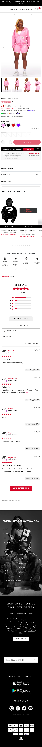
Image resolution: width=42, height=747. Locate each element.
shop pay (23, 563)
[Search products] (35, 9)
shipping (22, 549)
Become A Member (23, 108)
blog (21, 558)
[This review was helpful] (33, 370)
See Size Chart (35, 128)
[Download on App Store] (21, 683)
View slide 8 (28, 94)
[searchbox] (22, 330)
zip (20, 576)
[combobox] (31, 344)
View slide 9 (29, 245)
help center (24, 529)
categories (8, 542)
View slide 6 (24, 94)
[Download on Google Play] (21, 691)
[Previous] (3, 47)
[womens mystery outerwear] (9, 211)
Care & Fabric (6, 174)
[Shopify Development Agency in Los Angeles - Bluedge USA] (21, 738)
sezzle (22, 572)
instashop (23, 545)
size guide (7, 538)
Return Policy (6, 181)
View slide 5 (22, 94)
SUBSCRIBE (21, 639)
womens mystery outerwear (8, 230)
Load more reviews (21, 488)
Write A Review (21, 318)
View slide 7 (26, 94)
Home (3, 15)
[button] (38, 9)
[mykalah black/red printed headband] (28, 211)
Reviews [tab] (5, 276)
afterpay (23, 567)
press (5, 561)
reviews (6, 533)
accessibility (9, 566)
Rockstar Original (21, 714)
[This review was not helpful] (36, 370)
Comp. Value (16, 106)
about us (7, 529)
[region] (21, 298)
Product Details (7, 168)
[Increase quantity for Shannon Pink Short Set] (10, 142)
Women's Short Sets (14, 15)
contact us (24, 533)
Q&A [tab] (12, 276)
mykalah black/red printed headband (28, 231)
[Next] (38, 47)
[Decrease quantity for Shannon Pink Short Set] (3, 142)
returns (22, 554)
